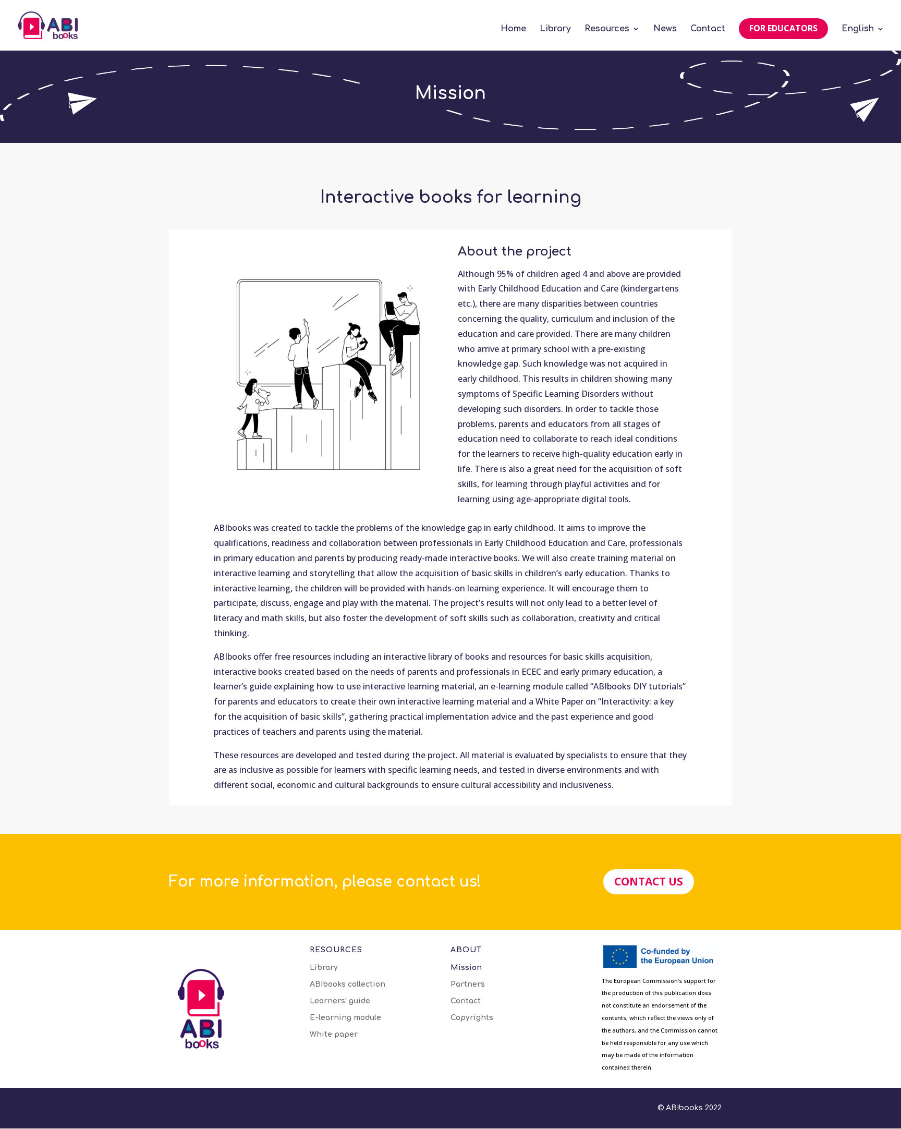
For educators (783, 28)
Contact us (648, 881)
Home (513, 29)
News (665, 29)
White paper (334, 1034)
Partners (468, 984)
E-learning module (345, 1018)
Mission (466, 968)
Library (555, 29)
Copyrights (472, 1018)
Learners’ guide (340, 1001)
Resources (607, 29)
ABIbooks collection (347, 984)
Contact (707, 29)
